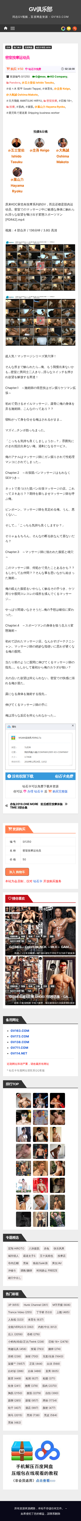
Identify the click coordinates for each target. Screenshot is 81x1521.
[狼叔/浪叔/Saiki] (23, 1117)
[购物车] (68, 28)
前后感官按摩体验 (51, 804)
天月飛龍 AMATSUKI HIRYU (25, 100)
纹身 (14, 1385)
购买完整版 (60, 791)
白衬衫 (16, 1371)
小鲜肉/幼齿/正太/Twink (26, 1341)
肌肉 (21, 106)
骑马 (15, 1415)
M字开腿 (61, 1304)
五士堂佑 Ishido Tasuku (39, 82)
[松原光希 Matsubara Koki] (57, 1117)
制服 (23, 936)
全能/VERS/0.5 (21, 1326)
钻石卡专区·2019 (43, 47)
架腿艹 (16, 1363)
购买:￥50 (17, 69)
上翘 (63, 1312)
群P (44, 936)
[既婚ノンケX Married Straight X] (23, 1151)
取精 (30, 936)
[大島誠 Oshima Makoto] (62, 142)
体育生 (49, 88)
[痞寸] (40, 1151)
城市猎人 (13, 1255)
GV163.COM (20, 1031)
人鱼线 (16, 1319)
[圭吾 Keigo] (39, 142)
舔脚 (14, 1400)
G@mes (40, 76)
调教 (52, 936)
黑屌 (33, 1415)
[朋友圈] (63, 28)
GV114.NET (19, 1053)
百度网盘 (28, 47)
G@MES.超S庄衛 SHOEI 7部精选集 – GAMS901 (43, 997)
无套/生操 (53, 1356)
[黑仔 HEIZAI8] (23, 1168)
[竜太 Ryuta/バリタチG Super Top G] (40, 1134)
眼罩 (14, 1378)
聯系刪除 (55, 1513)
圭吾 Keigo (63, 88)
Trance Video (20, 1312)
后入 (15, 1334)
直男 (52, 1371)
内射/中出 (47, 1326)
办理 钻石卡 (35, 791)
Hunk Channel (36, 1304)
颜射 (49, 1407)
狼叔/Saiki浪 (40, 1263)
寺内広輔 (13, 1263)
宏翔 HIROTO (16, 1248)
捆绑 (54, 1349)
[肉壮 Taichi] (57, 1219)
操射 (31, 1356)
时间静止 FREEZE (47, 1270)
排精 (14, 1356)
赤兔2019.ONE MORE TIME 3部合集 (24, 805)
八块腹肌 (34, 1248)
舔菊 (31, 1400)
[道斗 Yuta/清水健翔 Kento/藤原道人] (40, 1168)
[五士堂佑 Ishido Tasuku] (16, 142)
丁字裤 (44, 1312)
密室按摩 (52, 100)
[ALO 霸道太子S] (57, 1151)
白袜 (34, 1371)
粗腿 (49, 1378)
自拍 (51, 1393)
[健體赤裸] (23, 1185)
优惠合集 (14, 936)
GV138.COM (20, 1042)
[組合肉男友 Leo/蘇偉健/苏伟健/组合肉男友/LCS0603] (40, 1117)
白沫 (53, 1363)
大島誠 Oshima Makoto (23, 94)
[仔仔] (23, 1219)
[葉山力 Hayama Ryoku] (17, 172)
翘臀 (31, 1385)
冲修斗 (12, 1270)
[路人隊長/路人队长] (40, 1219)
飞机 (29, 941)
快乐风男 (59, 1248)
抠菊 (37, 1349)
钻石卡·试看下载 (17, 941)
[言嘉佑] (23, 1134)
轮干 (14, 1407)
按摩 (12, 106)
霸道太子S (29, 1255)
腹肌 (30, 106)
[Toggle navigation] (12, 28)
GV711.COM (19, 1048)
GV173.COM (20, 1036)
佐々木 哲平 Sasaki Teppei (25, 88)
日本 (8, 47)
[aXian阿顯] (57, 1202)
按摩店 (62, 1255)
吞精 (33, 1334)
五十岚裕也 (46, 1255)
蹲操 (50, 1400)
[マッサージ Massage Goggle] (57, 1185)
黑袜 (25, 1263)
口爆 (38, 986)
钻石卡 (37, 881)
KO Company (58, 76)
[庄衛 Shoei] (40, 1185)
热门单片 (17, 47)
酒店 (31, 1407)
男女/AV (57, 1263)
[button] (74, 28)
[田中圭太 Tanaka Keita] (57, 1168)
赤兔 (46, 1248)
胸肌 (15, 1393)
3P (13, 1304)
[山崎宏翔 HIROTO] (23, 1100)
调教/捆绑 (26, 1270)
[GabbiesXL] (40, 1202)
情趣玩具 (17, 1349)
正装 (35, 1363)
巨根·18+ (66, 100)
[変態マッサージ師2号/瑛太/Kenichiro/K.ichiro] (57, 1134)
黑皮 (50, 1415)
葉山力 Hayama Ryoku (51, 106)
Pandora (14, 82)
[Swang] (57, 1100)
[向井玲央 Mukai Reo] (23, 1202)
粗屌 (32, 1378)
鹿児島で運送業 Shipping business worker (34, 112)
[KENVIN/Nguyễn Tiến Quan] (40, 1100)
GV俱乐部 (40, 9)
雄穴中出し (14, 1277)
